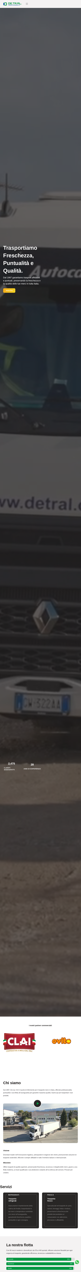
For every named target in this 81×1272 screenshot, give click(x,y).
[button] (26, 4)
